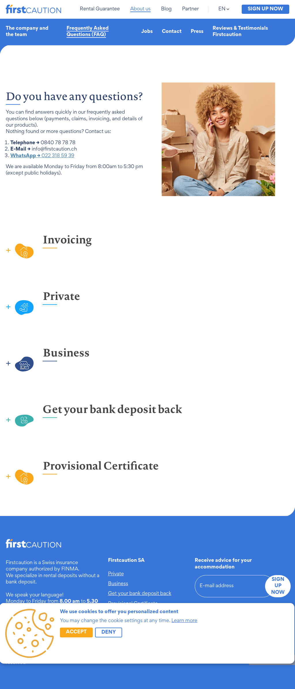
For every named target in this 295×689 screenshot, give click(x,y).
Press (197, 31)
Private (116, 574)
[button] (100, 9)
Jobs (147, 31)
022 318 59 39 (42, 156)
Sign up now (278, 586)
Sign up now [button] (265, 9)
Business (118, 584)
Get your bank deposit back (139, 594)
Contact (171, 31)
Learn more (184, 621)
